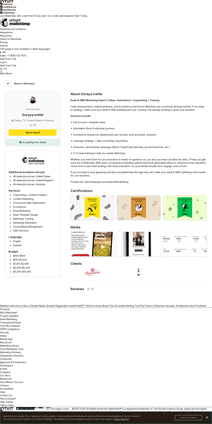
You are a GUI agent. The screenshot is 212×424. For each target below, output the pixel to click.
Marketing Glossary (10, 352)
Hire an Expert (8, 398)
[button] (106, 52)
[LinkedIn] (39, 407)
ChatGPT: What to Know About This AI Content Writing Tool (107, 305)
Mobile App (6, 339)
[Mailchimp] (106, 12)
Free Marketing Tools (12, 349)
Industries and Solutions (13, 29)
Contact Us (6, 395)
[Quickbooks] (106, 9)
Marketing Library (9, 345)
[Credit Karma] (106, 6)
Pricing (3, 42)
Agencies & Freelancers (13, 362)
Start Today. (81, 15)
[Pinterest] (42, 407)
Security (4, 332)
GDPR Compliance (10, 329)
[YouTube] (41, 407)
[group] (106, 52)
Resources (6, 35)
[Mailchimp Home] (106, 22)
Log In (3, 62)
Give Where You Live (11, 382)
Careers (4, 385)
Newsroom (6, 378)
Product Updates (9, 315)
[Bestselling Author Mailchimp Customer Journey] (138, 244)
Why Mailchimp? (9, 312)
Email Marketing (8, 319)
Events (3, 368)
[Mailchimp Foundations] (92, 207)
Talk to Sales (7, 405)
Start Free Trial (8, 58)
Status (3, 335)
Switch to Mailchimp (10, 39)
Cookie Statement (121, 419)
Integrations (6, 32)
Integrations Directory (12, 355)
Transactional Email (10, 322)
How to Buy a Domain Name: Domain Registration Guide (45, 305)
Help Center (6, 401)
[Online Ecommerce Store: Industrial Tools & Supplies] (185, 244)
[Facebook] (35, 407)
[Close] (207, 417)
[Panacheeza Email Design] (92, 244)
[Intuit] (106, 1)
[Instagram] (38, 407)
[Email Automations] (185, 207)
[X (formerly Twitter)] (36, 407)
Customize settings (188, 418)
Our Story (5, 375)
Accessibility (6, 388)
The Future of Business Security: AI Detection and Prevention (173, 305)
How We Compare (10, 325)
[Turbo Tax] (106, 4)
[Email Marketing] (138, 207)
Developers (6, 365)
